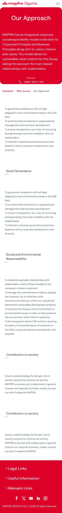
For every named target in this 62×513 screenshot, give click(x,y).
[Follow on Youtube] (31, 498)
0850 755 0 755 (33, 82)
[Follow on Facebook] (16, 498)
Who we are (23, 91)
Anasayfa (7, 91)
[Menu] (57, 3)
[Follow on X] (24, 498)
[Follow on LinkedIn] (38, 498)
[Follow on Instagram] (45, 498)
